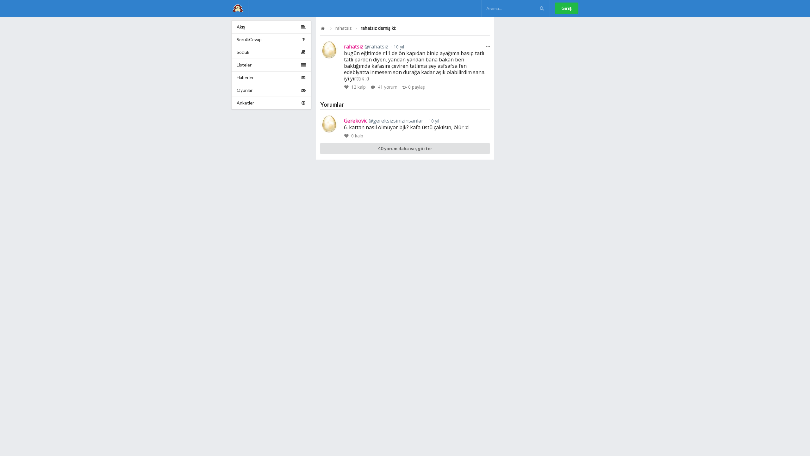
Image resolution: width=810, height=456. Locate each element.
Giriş (566, 8)
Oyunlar (244, 90)
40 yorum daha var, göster (405, 148)
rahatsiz (343, 28)
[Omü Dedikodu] (237, 8)
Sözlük (243, 52)
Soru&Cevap (249, 39)
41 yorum (388, 87)
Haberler (245, 77)
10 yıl (398, 47)
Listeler (244, 64)
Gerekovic (383, 120)
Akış (241, 26)
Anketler (245, 102)
